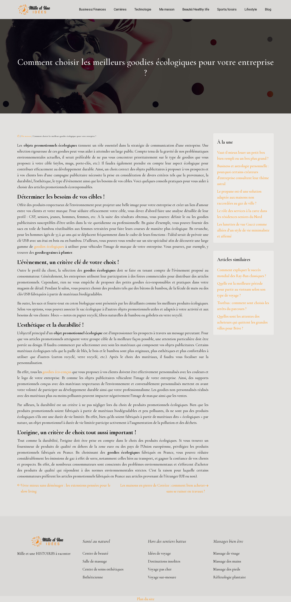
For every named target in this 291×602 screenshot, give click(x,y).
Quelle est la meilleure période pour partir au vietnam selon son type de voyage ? (241, 289)
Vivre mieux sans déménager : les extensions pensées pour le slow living (65, 488)
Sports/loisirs (227, 9)
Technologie (142, 9)
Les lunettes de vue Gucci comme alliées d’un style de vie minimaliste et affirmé (243, 230)
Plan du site (145, 599)
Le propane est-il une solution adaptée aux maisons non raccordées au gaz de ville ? (239, 197)
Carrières (120, 9)
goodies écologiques (49, 246)
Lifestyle (250, 9)
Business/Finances (92, 9)
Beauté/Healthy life (195, 9)
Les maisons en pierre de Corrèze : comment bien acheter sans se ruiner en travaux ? (162, 488)
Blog (268, 9)
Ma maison (166, 9)
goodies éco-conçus (57, 372)
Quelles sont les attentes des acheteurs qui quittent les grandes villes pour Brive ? (242, 322)
